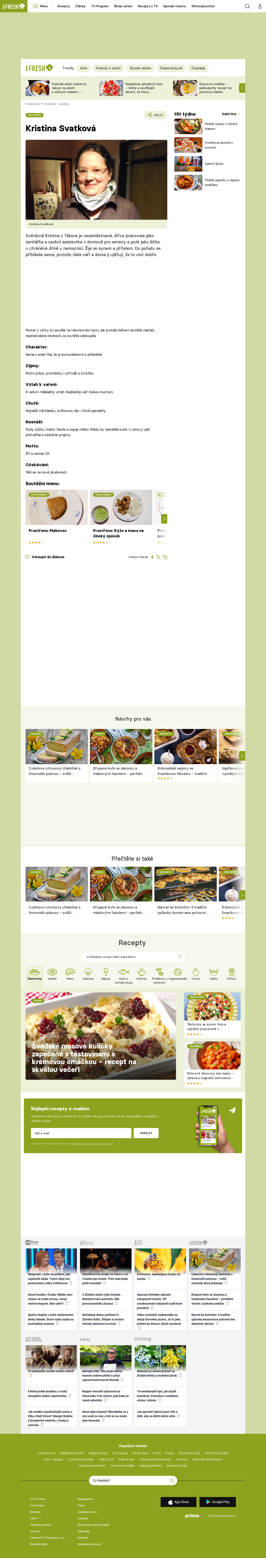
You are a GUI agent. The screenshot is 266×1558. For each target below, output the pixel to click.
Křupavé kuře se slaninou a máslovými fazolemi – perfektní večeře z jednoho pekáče (119, 771)
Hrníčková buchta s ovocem (219, 145)
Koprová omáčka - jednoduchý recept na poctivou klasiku (215, 88)
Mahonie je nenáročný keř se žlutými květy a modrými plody (157, 1373)
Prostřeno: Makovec (48, 530)
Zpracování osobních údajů (93, 1524)
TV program (120, 1453)
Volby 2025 (106, 1459)
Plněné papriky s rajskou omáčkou (222, 182)
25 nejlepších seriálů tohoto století (51, 1371)
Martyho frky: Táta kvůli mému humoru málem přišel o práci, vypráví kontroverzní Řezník (102, 1376)
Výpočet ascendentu (92, 1465)
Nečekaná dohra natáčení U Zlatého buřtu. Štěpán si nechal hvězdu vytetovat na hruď (103, 1319)
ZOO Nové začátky (217, 1453)
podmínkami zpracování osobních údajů (91, 1143)
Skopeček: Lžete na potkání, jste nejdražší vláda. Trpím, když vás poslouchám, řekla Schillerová (49, 1279)
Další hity (230, 114)
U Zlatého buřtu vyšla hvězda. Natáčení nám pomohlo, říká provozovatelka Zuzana (101, 1299)
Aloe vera (181, 1459)
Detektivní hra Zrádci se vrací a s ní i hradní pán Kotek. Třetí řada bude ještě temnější (105, 1279)
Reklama (35, 1511)
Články (80, 6)
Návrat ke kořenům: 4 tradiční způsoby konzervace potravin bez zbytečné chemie (182, 910)
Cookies (35, 1531)
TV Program (99, 6)
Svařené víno (126, 1459)
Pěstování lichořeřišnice (207, 1459)
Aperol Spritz (214, 164)
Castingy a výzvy (87, 1511)
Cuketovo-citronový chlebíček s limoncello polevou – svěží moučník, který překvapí (54, 771)
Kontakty (83, 1518)
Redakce (83, 1537)
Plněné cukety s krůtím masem (221, 126)
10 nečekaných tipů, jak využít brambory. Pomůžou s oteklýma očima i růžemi (157, 1396)
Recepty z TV (148, 6)
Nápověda (84, 1531)
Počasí (169, 1453)
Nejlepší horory (98, 1453)
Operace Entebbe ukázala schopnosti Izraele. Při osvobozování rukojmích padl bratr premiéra (159, 1301)
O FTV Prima (37, 1499)
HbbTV (34, 1518)
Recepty (63, 6)
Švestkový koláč (177, 1465)
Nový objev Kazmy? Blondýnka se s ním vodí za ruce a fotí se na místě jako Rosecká (105, 1416)
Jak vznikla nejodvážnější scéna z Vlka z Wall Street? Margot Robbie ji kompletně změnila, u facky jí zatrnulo (50, 1418)
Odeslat (146, 1133)
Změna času (140, 1453)
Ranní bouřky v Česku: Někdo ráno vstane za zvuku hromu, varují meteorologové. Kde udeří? (50, 1299)
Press (81, 1505)
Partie (157, 1453)
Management (85, 1499)
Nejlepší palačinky (150, 1465)
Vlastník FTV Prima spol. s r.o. (47, 1537)
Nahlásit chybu (39, 1544)
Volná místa (37, 1505)
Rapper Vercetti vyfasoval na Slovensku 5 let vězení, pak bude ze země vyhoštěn (105, 1396)
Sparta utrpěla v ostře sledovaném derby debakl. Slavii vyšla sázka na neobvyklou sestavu (51, 1319)
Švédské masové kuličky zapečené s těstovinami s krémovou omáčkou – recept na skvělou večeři (84, 1058)
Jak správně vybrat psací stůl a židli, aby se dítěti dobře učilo (157, 1414)
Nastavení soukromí (89, 1544)
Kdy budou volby (189, 1453)
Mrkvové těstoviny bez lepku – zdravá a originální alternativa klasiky (210, 1078)
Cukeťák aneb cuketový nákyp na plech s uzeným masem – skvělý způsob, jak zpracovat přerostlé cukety (69, 93)
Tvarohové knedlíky (122, 1465)
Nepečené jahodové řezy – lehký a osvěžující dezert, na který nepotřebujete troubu (144, 90)
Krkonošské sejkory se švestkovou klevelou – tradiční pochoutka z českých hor (182, 771)
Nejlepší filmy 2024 (72, 1453)
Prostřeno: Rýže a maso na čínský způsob (118, 533)
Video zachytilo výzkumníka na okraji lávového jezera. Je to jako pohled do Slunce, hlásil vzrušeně (159, 1319)
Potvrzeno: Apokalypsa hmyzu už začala (158, 1276)
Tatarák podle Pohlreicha (155, 1459)
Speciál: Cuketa (174, 6)
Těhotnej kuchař (203, 6)
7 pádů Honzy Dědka (80, 1459)
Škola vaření (123, 6)
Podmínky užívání (40, 1524)
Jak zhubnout (46, 1453)
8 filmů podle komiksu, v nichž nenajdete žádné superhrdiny (47, 1393)
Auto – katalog (53, 1459)
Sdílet (157, 116)
